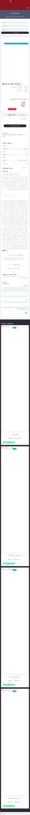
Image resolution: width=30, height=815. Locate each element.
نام (27, 294)
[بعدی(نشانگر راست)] (2, 814)
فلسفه (16, 16)
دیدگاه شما (25, 285)
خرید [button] (22, 442)
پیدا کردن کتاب (15, 32)
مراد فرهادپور (7, 134)
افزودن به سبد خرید (15, 125)
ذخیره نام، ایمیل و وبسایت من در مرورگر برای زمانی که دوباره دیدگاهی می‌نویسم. (15, 308)
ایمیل (26, 299)
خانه (23, 16)
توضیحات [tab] (5, 195)
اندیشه (20, 16)
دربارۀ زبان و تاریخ (14, 134)
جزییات (9, 442)
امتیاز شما (4, 281)
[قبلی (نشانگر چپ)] (0, 814)
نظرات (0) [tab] (13, 195)
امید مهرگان (20, 134)
